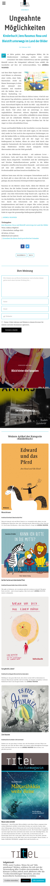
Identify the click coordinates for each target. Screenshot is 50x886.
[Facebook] (23, 246)
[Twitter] (27, 246)
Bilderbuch (21, 255)
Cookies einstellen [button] (11, 880)
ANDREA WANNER (10, 217)
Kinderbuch (25, 10)
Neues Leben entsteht (8, 822)
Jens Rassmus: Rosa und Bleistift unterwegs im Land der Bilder (24, 225)
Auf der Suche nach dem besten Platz (13, 580)
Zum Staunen (5, 735)
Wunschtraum (6, 512)
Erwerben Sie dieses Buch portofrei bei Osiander (21, 238)
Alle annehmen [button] (38, 880)
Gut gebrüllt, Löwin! (7, 669)
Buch (31, 255)
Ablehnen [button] (25, 880)
